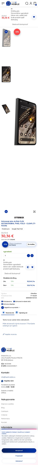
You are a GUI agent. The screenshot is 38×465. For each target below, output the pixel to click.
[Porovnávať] (28, 267)
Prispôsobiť (19, 456)
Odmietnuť (19, 461)
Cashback (4, 411)
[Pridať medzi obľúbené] (34, 17)
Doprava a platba (7, 404)
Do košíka (31, 244)
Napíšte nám (9, 381)
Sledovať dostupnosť (20, 24)
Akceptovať (19, 450)
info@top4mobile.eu (8, 377)
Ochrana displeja (9, 304)
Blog (2, 408)
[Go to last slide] (6, 31)
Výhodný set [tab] (23, 313)
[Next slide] (6, 211)
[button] (6, 47)
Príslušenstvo (7, 301)
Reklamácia (5, 419)
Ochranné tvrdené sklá (23, 301)
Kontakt (4, 422)
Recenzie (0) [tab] (9, 313)
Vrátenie (4, 415)
